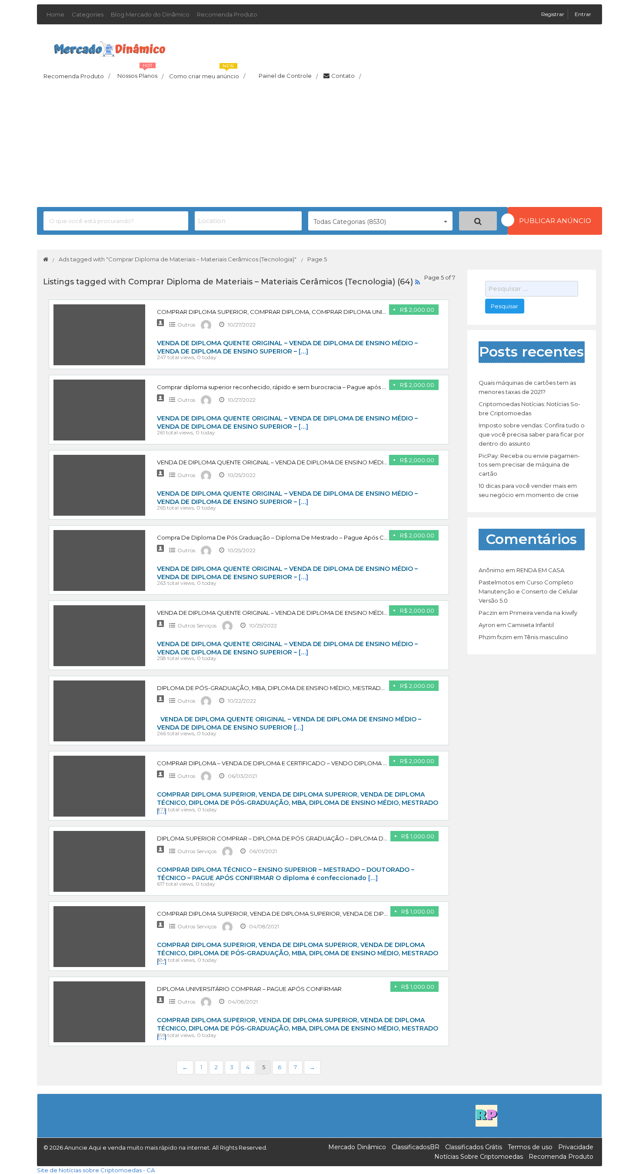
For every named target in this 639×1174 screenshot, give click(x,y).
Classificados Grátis (473, 1147)
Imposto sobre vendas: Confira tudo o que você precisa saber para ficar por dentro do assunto (532, 434)
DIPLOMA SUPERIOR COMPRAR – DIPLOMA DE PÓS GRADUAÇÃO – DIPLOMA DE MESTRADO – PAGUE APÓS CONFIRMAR (329, 838)
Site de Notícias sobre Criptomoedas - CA (96, 1170)
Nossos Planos (140, 73)
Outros (186, 324)
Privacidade (575, 1147)
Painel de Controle (288, 76)
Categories (87, 14)
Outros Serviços (196, 625)
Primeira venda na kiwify (543, 612)
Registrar (553, 14)
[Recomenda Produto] (486, 1114)
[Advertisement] (319, 146)
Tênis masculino (546, 637)
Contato (346, 76)
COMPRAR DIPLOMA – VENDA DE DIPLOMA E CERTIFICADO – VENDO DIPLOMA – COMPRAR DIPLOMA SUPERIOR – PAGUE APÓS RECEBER (353, 763)
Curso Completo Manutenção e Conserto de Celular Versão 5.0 (528, 591)
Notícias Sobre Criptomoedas (478, 1157)
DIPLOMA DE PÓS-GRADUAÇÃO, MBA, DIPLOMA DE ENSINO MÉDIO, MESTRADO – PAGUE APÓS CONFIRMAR (311, 687)
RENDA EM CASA (540, 570)
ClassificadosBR (415, 1147)
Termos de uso (530, 1147)
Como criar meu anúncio (207, 73)
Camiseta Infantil (530, 624)
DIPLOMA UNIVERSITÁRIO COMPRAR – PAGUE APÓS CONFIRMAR (249, 988)
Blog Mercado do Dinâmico (150, 14)
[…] (303, 351)
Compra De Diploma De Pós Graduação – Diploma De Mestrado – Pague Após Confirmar (282, 537)
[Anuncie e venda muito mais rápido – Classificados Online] (110, 47)
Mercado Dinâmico (357, 1147)
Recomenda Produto (227, 14)
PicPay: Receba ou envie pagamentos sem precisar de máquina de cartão (529, 464)
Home (55, 14)
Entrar (583, 14)
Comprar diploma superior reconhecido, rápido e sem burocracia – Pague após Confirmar (284, 387)
